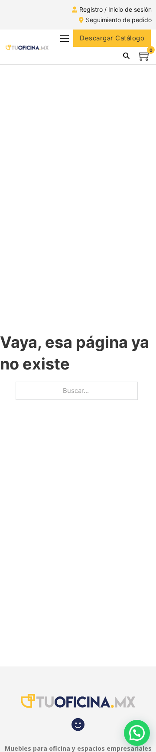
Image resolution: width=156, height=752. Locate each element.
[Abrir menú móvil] (64, 38)
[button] (137, 733)
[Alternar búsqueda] (126, 55)
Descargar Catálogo (112, 38)
